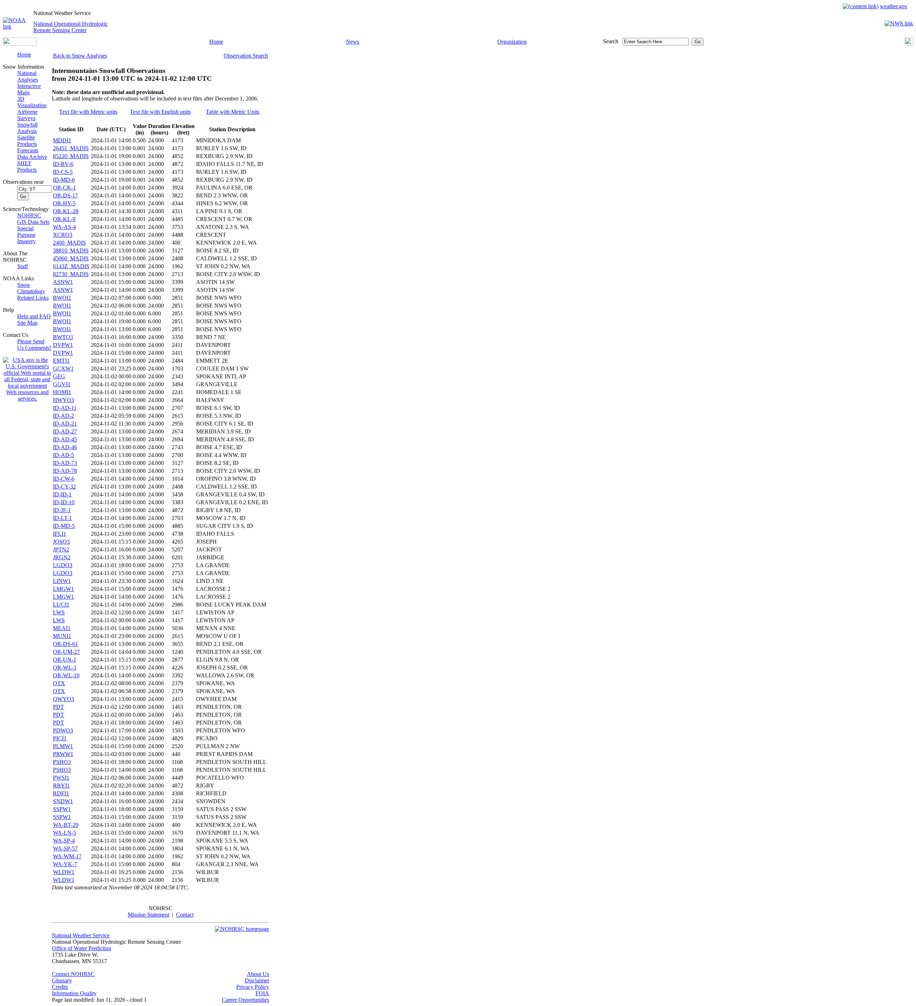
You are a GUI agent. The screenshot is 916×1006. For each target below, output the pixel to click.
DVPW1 (63, 345)
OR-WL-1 (65, 667)
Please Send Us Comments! (34, 344)
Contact (185, 915)
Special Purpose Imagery (26, 234)
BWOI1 (62, 298)
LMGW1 (63, 589)
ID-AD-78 (65, 471)
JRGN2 (61, 557)
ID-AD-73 (65, 463)
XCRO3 (62, 235)
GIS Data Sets (33, 222)
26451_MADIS (71, 148)
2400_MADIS (69, 243)
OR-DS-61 (65, 644)
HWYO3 (63, 400)
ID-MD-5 (64, 526)
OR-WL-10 (66, 675)
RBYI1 (61, 785)
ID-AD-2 (63, 416)
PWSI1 (61, 778)
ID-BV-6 (63, 164)
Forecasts (27, 150)
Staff (22, 266)
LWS (59, 612)
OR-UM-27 (66, 652)
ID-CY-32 (64, 487)
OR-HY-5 (64, 203)
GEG (59, 376)
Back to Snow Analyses (80, 56)
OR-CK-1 (64, 188)
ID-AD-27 (65, 431)
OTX (59, 683)
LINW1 (62, 581)
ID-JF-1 (62, 510)
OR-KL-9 (64, 219)
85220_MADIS (71, 156)
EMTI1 (61, 361)
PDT (58, 707)
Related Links (33, 298)
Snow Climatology (31, 288)
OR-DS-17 (65, 195)
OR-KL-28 (65, 211)
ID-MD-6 (64, 180)
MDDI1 (62, 140)
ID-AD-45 (65, 439)
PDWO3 (63, 730)
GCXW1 (63, 368)
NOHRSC (29, 215)
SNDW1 (63, 801)
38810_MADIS (71, 250)
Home (216, 42)
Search (610, 41)
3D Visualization (32, 102)
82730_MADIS (71, 274)
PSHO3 (62, 762)
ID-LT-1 (62, 518)
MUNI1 (62, 636)
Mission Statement (148, 915)
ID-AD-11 (65, 408)
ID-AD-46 (65, 447)
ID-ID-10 (63, 502)
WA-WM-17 (67, 856)
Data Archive (32, 157)
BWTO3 (63, 337)
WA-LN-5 (64, 833)
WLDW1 (63, 872)
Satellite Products (27, 140)
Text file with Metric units (88, 112)
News (352, 42)
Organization (512, 42)
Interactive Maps (29, 89)
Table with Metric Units (232, 112)
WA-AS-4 (64, 227)
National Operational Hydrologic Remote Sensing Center (70, 27)
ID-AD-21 (65, 424)
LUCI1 (61, 605)
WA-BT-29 (65, 825)
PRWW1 (63, 754)
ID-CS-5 (63, 172)
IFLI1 (59, 534)
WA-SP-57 (65, 848)
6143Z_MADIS (71, 266)
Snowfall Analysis (27, 128)
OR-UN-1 (64, 660)
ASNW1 (63, 282)
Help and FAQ (34, 316)
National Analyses (27, 76)
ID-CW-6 (63, 479)
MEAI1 (61, 628)
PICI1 (60, 738)
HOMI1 (62, 392)
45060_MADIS (71, 258)
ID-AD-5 (63, 455)
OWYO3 (63, 699)
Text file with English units (160, 112)
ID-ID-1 (62, 494)
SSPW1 (62, 809)
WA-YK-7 (65, 864)
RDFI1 (61, 793)
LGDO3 (62, 565)
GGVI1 (61, 384)
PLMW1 (63, 746)
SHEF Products (27, 166)
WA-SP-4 (64, 841)
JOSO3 (61, 542)
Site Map (27, 323)
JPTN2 (61, 549)
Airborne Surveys (27, 115)
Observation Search (246, 56)
